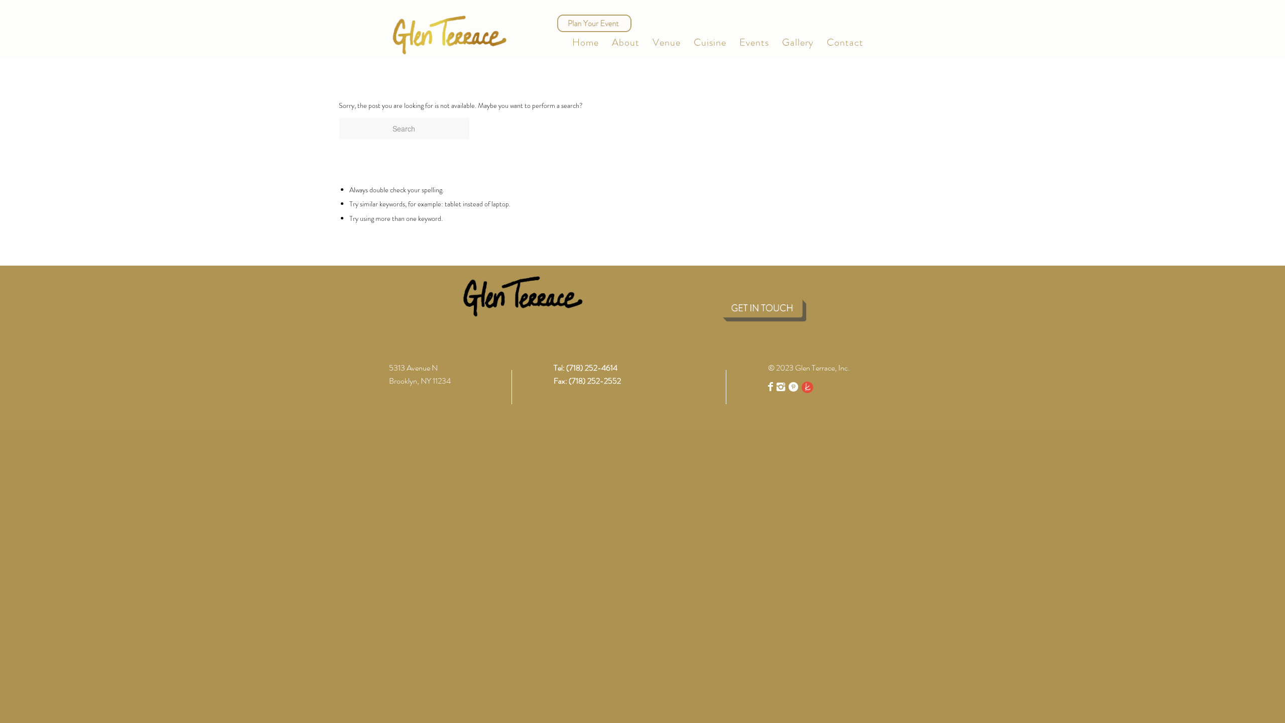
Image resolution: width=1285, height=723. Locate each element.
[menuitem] (585, 42)
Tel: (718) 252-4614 (585, 368)
